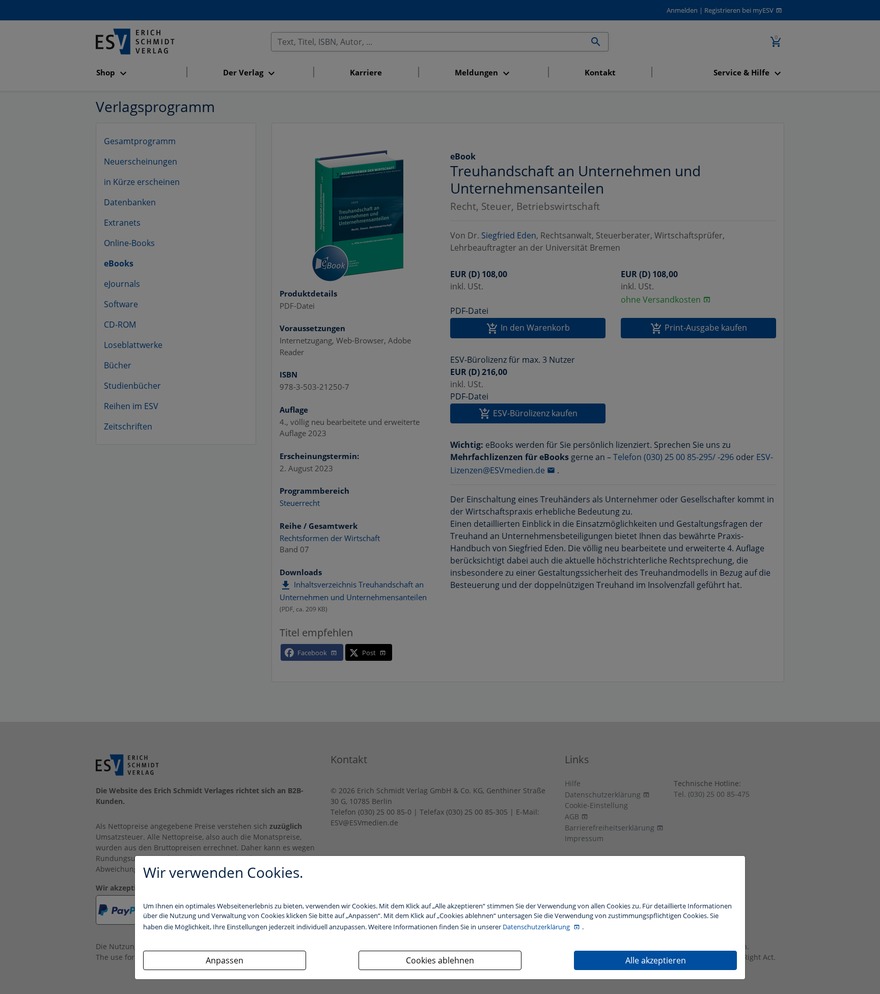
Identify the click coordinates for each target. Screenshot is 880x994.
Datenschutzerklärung (537, 926)
